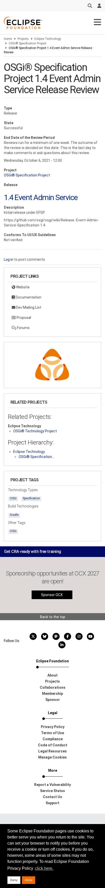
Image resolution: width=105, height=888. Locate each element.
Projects (23, 39)
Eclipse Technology (47, 39)
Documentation (28, 297)
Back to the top (52, 617)
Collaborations (52, 687)
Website (22, 287)
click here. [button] (44, 868)
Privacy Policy (52, 727)
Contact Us (52, 797)
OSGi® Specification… (36, 457)
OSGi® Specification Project (27, 43)
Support (52, 803)
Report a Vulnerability (52, 785)
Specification (31, 498)
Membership (52, 694)
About (52, 675)
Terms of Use (52, 733)
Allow (28, 880)
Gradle (14, 515)
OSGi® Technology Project (35, 431)
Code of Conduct (52, 745)
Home (8, 39)
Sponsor (52, 700)
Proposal (23, 318)
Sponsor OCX (52, 595)
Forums (23, 328)
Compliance (53, 739)
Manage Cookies (52, 757)
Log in (8, 259)
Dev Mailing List (28, 307)
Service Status (52, 791)
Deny (14, 880)
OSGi (13, 498)
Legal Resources (52, 751)
